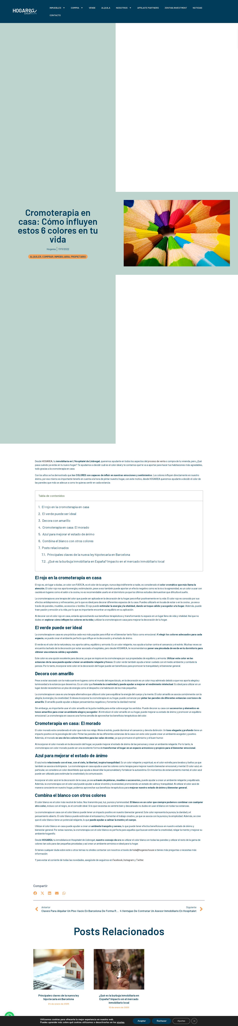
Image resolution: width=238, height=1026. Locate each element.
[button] (35, 893)
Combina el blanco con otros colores (67, 541)
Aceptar (142, 1020)
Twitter (139, 860)
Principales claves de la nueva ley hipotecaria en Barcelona (88, 554)
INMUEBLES (55, 7)
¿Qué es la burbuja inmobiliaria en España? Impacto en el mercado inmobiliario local (106, 561)
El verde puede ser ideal (59, 514)
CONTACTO (55, 15)
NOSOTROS (122, 7)
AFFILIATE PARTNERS (148, 7)
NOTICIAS (197, 7)
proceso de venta (156, 461)
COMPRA (75, 7)
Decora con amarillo (56, 520)
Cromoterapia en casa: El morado (65, 527)
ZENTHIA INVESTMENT (176, 7)
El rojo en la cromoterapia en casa (65, 507)
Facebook (118, 860)
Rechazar (161, 1020)
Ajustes (181, 1020)
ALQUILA (105, 7)
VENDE (92, 7)
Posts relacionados (55, 548)
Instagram (129, 860)
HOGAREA (47, 461)
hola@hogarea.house (143, 850)
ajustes (120, 1022)
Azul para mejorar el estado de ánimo (68, 534)
